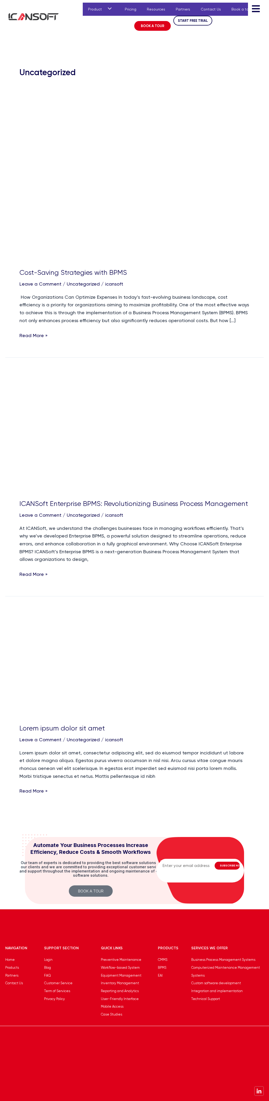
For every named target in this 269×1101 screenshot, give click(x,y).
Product (95, 9)
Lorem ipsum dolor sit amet (62, 728)
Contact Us (211, 9)
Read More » (33, 335)
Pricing (130, 9)
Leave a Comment (40, 284)
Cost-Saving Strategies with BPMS (73, 272)
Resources (156, 9)
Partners (183, 9)
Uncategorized (83, 284)
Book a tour (241, 9)
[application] (108, 9)
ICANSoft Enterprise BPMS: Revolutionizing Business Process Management (133, 504)
